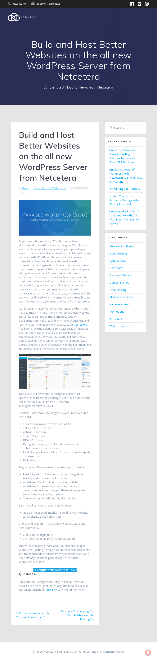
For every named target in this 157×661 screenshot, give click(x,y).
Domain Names (119, 282)
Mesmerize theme (113, 651)
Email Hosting (117, 290)
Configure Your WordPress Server (56, 570)
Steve (25, 188)
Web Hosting (60, 188)
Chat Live (51, 590)
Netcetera (81, 324)
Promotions (116, 311)
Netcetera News (119, 304)
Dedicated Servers (120, 275)
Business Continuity (121, 246)
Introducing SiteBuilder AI (125, 189)
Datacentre (116, 268)
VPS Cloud (115, 319)
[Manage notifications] (148, 653)
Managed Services (120, 297)
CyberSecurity (117, 261)
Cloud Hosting (43, 188)
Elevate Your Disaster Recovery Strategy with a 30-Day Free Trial (124, 200)
